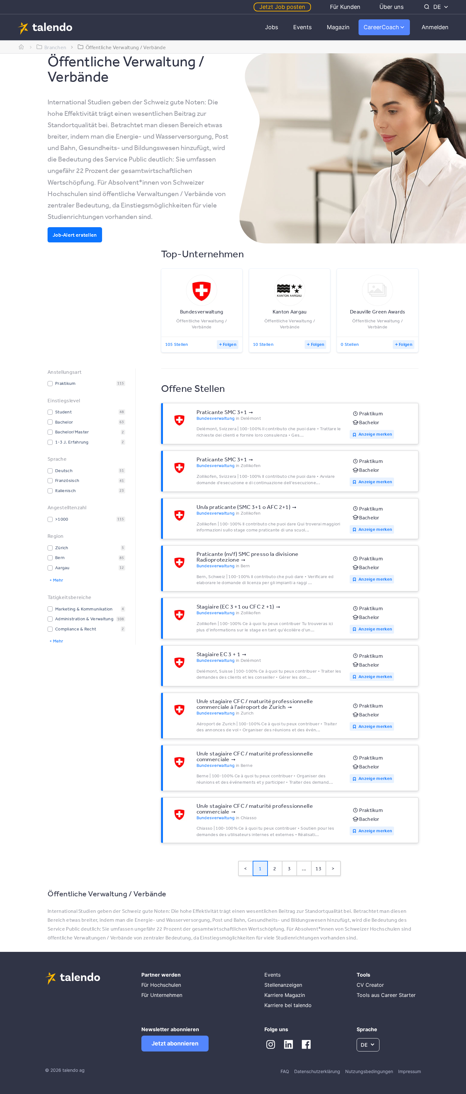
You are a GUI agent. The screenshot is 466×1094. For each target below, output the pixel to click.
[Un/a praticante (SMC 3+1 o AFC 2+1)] (179, 515)
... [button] (304, 868)
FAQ (285, 1071)
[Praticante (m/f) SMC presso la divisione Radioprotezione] (179, 562)
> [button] (333, 868)
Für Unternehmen (161, 995)
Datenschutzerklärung (317, 1071)
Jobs (271, 27)
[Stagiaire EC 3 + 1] (179, 662)
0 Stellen (350, 344)
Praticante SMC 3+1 (222, 412)
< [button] (245, 868)
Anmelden (435, 27)
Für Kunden (345, 6)
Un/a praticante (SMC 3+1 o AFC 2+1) (244, 507)
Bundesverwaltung (216, 418)
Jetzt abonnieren (175, 1043)
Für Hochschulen (161, 985)
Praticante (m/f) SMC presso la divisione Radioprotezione (248, 556)
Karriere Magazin (284, 995)
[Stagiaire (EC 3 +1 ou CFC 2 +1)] (179, 614)
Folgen (229, 344)
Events (302, 27)
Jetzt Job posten (282, 6)
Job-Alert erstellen (75, 235)
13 (318, 868)
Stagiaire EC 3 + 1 (218, 654)
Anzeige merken (375, 434)
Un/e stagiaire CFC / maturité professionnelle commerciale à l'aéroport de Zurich (255, 703)
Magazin (338, 27)
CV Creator (370, 985)
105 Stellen (176, 344)
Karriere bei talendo (288, 1005)
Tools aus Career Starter (386, 995)
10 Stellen (263, 344)
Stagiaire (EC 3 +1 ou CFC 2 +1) (235, 606)
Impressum (409, 1071)
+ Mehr (56, 580)
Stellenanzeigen (283, 985)
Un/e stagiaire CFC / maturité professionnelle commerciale (255, 756)
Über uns (391, 6)
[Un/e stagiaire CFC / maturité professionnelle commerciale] (179, 761)
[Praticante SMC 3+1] (179, 419)
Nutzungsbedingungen (369, 1071)
